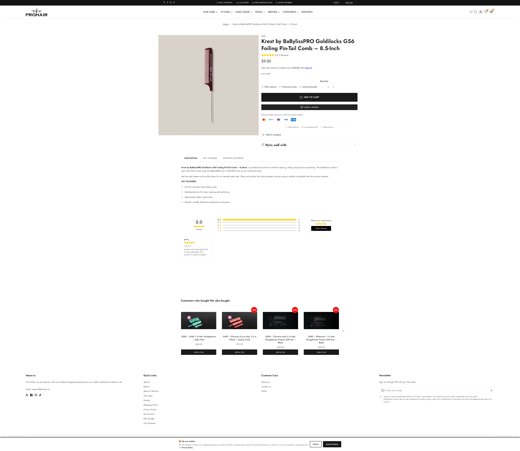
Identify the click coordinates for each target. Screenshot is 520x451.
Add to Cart (198, 352)
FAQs (263, 391)
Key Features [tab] (210, 158)
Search (147, 382)
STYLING (225, 12)
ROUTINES (307, 12)
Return (146, 386)
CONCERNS (289, 12)
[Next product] (343, 330)
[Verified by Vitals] (35, 444)
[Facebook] (167, 3)
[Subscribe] (491, 390)
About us (265, 382)
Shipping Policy (151, 404)
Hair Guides (149, 418)
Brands (147, 400)
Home (225, 24)
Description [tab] (190, 158)
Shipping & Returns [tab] (233, 158)
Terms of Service (151, 391)
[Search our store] (476, 11)
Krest (263, 36)
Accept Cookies (332, 444)
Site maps (148, 395)
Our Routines (149, 423)
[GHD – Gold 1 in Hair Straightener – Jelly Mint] (198, 320)
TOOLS (258, 12)
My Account (149, 414)
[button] (309, 145)
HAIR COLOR (242, 12)
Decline (316, 444)
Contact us (266, 386)
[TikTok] (174, 3)
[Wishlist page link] (471, 12)
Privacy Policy (150, 409)
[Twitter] (164, 3)
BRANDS (272, 12)
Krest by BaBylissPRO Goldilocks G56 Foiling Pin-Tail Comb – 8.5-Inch (265, 24)
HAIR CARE (209, 12)
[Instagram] (171, 3)
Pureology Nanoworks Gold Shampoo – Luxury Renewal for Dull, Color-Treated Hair (42, 440)
